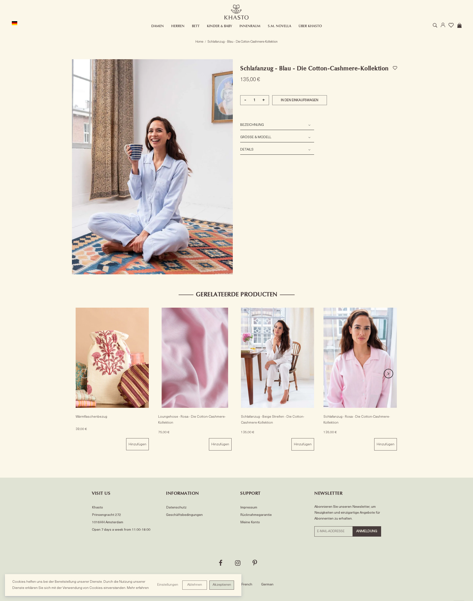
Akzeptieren (222, 585)
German (267, 584)
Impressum (248, 507)
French (246, 584)
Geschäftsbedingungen (184, 515)
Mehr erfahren (138, 588)
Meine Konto (250, 522)
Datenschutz (176, 507)
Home (199, 41)
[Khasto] (236, 12)
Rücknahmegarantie (256, 515)
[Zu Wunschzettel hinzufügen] (394, 67)
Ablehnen (194, 585)
